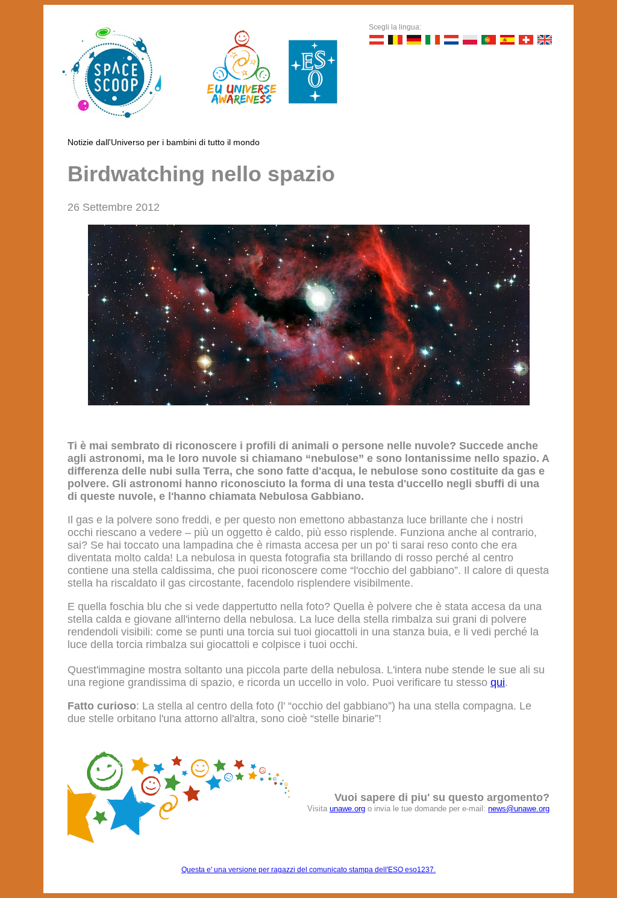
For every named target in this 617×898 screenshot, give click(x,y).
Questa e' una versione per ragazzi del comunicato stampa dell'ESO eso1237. (308, 869)
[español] (507, 39)
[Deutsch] (376, 39)
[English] (545, 39)
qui (497, 682)
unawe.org (347, 808)
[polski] (470, 39)
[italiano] (432, 39)
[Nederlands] (451, 39)
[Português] (488, 39)
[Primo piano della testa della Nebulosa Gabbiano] (309, 402)
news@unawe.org (519, 808)
